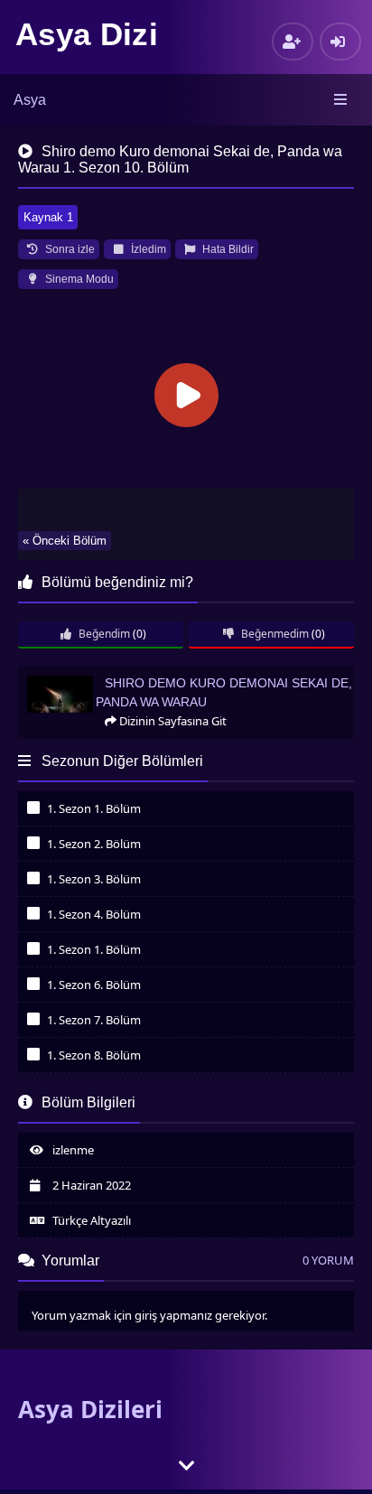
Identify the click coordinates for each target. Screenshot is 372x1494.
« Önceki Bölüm (65, 540)
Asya (30, 99)
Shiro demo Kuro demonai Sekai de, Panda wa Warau (160, 674)
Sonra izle (68, 249)
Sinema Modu (78, 279)
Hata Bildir (227, 249)
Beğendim (103, 633)
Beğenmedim (273, 633)
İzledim (147, 249)
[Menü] (342, 100)
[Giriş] (340, 42)
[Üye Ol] (292, 42)
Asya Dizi (86, 33)
